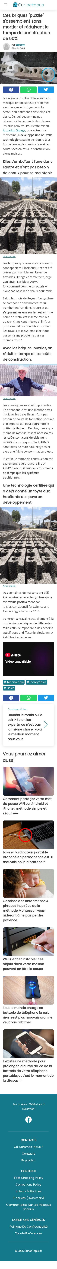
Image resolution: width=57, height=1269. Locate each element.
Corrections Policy (28, 1185)
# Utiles (9, 688)
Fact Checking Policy (28, 1178)
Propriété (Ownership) (28, 1198)
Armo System (9, 256)
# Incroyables (36, 682)
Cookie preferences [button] (28, 1233)
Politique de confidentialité (29, 1227)
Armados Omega (14, 130)
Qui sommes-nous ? (28, 1147)
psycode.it (28, 1160)
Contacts (28, 1154)
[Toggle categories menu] (5, 5)
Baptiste (20, 44)
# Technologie (14, 682)
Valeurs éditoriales (28, 1191)
